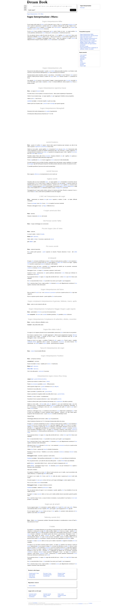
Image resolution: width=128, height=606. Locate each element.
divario (59, 27)
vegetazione (38, 146)
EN (25, 9)
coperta (44, 384)
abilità (75, 251)
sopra (44, 343)
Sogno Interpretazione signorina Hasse (52, 88)
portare (65, 314)
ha (62, 280)
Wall (32, 368)
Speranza (36, 368)
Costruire (74, 429)
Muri (76, 341)
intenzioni (41, 28)
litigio (45, 205)
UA (25, 6)
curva (62, 340)
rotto (55, 27)
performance (46, 487)
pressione (70, 24)
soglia (48, 111)
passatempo (44, 146)
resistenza (34, 28)
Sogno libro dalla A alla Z (52, 329)
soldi (55, 340)
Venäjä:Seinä (32, 577)
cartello (37, 343)
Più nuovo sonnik (52, 246)
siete (69, 80)
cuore (41, 187)
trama (61, 184)
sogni (52, 76)
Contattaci (90, 603)
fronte (42, 24)
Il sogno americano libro (52, 210)
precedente (47, 156)
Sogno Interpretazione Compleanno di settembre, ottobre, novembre (52, 319)
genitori (71, 186)
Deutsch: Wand (61, 573)
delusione (36, 236)
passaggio (31, 163)
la (42, 32)
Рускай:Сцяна (61, 576)
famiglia (53, 103)
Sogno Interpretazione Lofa (52, 68)
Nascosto (40, 36)
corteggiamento (59, 187)
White (28, 368)
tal (73, 498)
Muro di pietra (32, 595)
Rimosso (75, 335)
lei (29, 280)
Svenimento (83, 63)
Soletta (45, 596)
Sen (74, 336)
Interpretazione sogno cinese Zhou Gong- (52, 376)
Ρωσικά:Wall (46, 576)
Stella (59, 596)
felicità (69, 35)
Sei (49, 465)
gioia (57, 386)
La (66, 183)
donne (49, 363)
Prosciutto (82, 56)
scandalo (45, 314)
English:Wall (61, 574)
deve (76, 152)
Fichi (81, 60)
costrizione (39, 153)
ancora (73, 38)
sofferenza (36, 174)
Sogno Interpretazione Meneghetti (52, 108)
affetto (48, 508)
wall (32, 236)
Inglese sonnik (52, 179)
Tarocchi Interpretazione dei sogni (52, 348)
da (67, 38)
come (57, 76)
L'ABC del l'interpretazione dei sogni (52, 196)
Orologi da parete (62, 595)
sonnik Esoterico (52, 142)
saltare (31, 241)
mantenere (46, 292)
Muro (42, 14)
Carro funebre (83, 55)
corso (58, 410)
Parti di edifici (32, 585)
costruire (29, 101)
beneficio (44, 379)
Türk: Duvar (32, 576)
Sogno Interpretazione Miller (52, 21)
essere (50, 199)
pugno (40, 480)
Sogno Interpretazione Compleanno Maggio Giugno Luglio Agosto (52, 309)
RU (25, 7)
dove (72, 75)
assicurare (41, 371)
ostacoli (37, 27)
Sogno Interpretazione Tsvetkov (52, 356)
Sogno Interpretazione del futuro (52, 289)
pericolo (45, 103)
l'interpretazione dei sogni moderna (88, 43)
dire (49, 476)
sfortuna (45, 389)
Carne (81, 61)
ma (47, 152)
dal (59, 32)
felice (62, 507)
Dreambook (35, 602)
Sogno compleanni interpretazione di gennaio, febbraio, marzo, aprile (52, 301)
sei (31, 159)
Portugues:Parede (47, 574)
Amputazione (83, 57)
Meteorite (82, 59)
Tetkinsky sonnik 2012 (52, 517)
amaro (33, 38)
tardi (66, 463)
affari (45, 473)
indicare (49, 413)
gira (42, 511)
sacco (53, 386)
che (61, 24)
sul (48, 81)
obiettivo (73, 27)
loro (46, 27)
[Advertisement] (52, 53)
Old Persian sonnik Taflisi (52, 221)
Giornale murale (33, 594)
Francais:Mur (32, 574)
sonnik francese (52, 171)
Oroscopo (82, 7)
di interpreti (52, 258)
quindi (50, 39)
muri (28, 314)
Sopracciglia (83, 65)
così (28, 27)
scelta (63, 149)
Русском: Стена (47, 573)
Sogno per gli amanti (52, 504)
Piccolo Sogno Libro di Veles (52, 228)
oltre (41, 203)
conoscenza (61, 341)
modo (46, 181)
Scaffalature (32, 596)
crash (72, 406)
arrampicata (35, 384)
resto (40, 216)
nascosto (39, 494)
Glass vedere (61, 594)
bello (38, 512)
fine (51, 32)
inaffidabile (29, 341)
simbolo (53, 71)
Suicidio (82, 64)
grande (36, 379)
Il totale (52, 526)
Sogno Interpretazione (32, 14)
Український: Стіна (34, 573)
